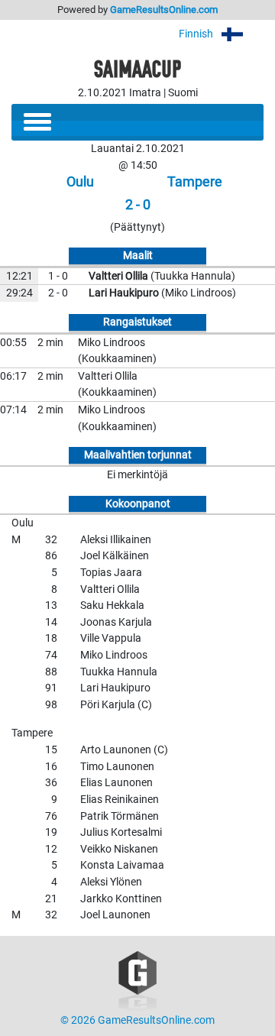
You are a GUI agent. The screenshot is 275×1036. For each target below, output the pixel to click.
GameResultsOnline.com (164, 9)
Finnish (197, 34)
